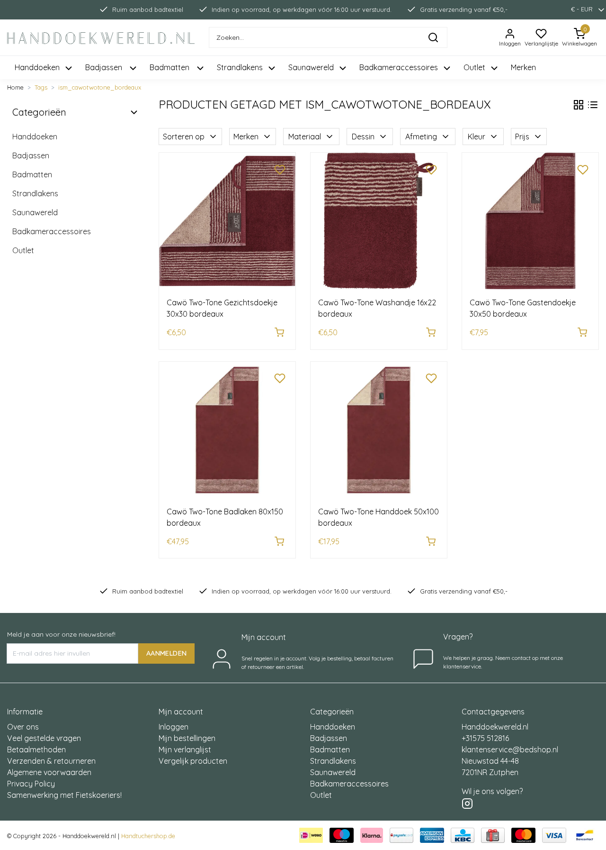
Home (15, 87)
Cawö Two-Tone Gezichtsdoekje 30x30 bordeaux (222, 308)
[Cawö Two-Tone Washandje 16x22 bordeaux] (379, 221)
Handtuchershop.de (148, 836)
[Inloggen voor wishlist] (279, 168)
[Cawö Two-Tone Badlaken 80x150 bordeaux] (227, 430)
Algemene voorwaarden (49, 772)
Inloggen (173, 726)
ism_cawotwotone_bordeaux (99, 87)
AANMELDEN (166, 653)
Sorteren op (184, 136)
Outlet (23, 250)
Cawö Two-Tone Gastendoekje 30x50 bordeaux (523, 308)
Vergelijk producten (193, 761)
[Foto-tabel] (578, 105)
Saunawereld (35, 212)
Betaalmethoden (36, 749)
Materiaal (304, 136)
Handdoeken (34, 136)
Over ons (23, 726)
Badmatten (32, 174)
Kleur (476, 136)
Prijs (522, 136)
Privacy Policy (31, 783)
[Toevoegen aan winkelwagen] (279, 332)
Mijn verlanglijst (185, 749)
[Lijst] (593, 105)
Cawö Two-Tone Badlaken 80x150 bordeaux (225, 517)
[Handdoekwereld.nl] (101, 37)
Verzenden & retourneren (51, 761)
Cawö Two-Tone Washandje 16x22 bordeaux (377, 308)
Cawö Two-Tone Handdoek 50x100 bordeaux (378, 517)
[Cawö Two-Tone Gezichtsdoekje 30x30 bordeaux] (227, 221)
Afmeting (421, 136)
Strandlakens (35, 193)
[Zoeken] (433, 37)
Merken (523, 67)
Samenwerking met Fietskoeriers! (64, 795)
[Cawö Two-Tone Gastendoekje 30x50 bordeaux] (530, 221)
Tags (41, 87)
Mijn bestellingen (187, 738)
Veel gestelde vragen (44, 738)
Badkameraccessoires (51, 231)
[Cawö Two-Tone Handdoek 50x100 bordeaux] (379, 430)
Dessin (363, 136)
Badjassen (30, 155)
